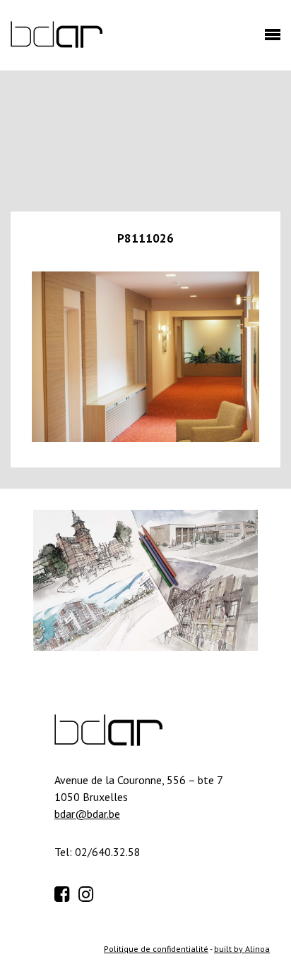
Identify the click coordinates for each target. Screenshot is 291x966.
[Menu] (269, 38)
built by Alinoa (242, 948)
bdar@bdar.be (87, 814)
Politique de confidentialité (156, 948)
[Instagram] (89, 892)
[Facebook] (65, 892)
